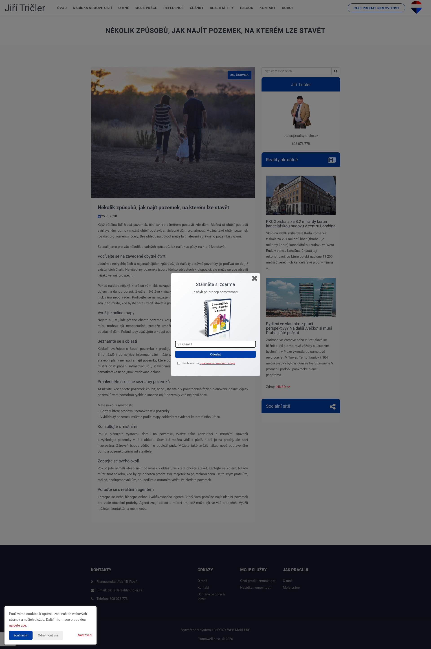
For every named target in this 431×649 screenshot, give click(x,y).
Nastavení (85, 635)
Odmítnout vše (48, 635)
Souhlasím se (191, 363)
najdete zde (17, 625)
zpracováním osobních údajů (217, 363)
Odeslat (215, 354)
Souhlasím (20, 635)
